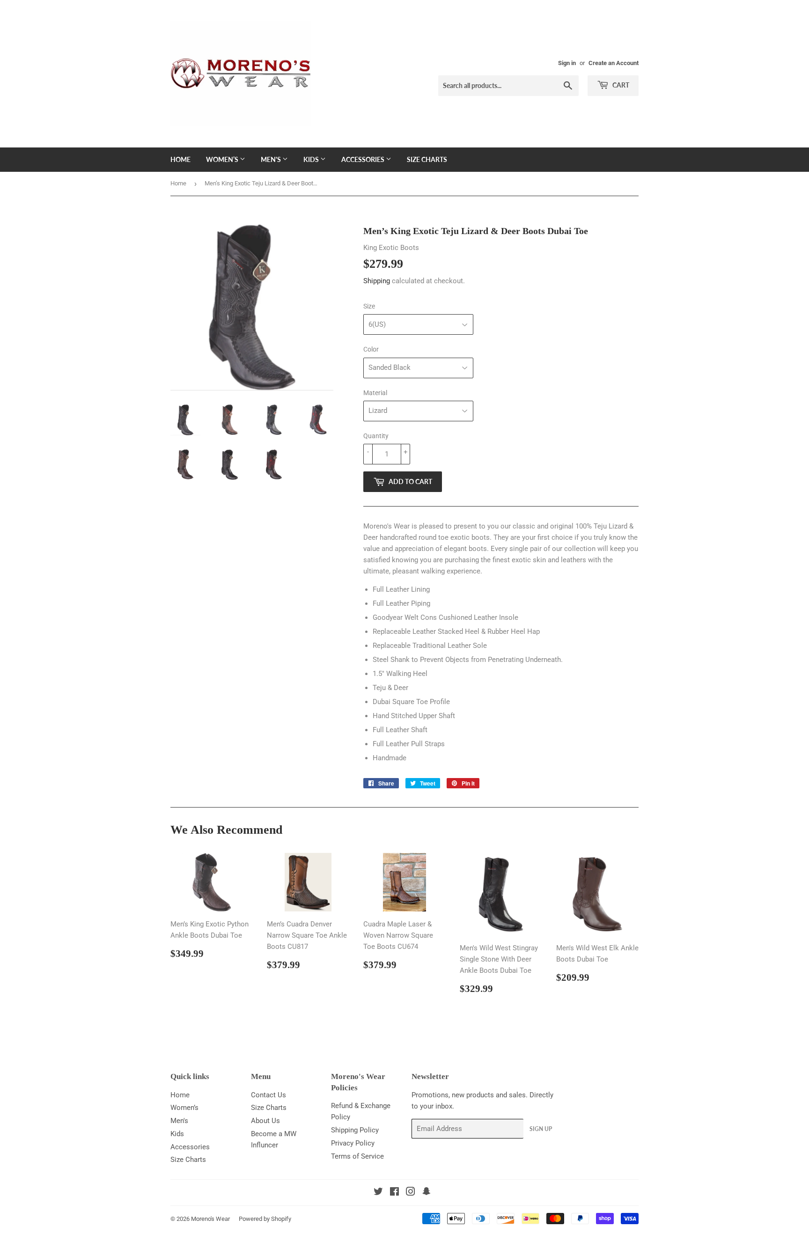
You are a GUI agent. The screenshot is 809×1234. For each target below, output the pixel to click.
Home (180, 159)
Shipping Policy (355, 1130)
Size (369, 306)
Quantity (376, 436)
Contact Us (268, 1095)
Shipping (376, 281)
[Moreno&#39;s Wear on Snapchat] (426, 1193)
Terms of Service (357, 1156)
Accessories (363, 159)
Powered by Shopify (265, 1218)
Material (375, 393)
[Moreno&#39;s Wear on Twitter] (378, 1193)
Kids (311, 159)
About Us (265, 1120)
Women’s (223, 159)
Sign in (567, 62)
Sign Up (541, 1128)
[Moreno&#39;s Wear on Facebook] (394, 1193)
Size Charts (427, 159)
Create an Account (613, 62)
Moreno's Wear (210, 1218)
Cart (620, 85)
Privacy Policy (353, 1143)
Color (371, 349)
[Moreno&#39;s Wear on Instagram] (410, 1193)
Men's (271, 159)
